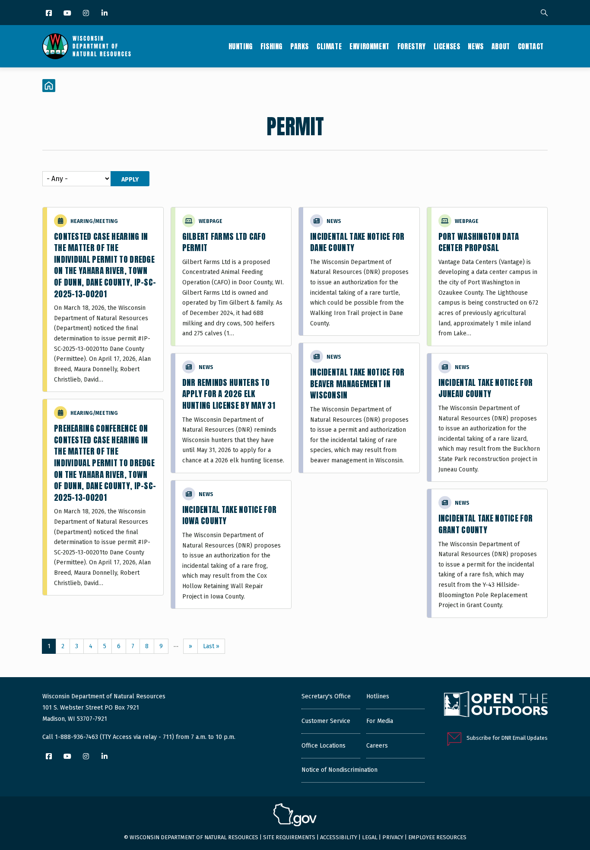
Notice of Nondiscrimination (339, 770)
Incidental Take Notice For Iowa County (229, 515)
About (501, 46)
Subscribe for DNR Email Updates (507, 738)
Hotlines (377, 696)
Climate (329, 46)
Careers (377, 745)
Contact (531, 46)
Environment (369, 46)
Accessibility (338, 837)
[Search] (544, 13)
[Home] (86, 46)
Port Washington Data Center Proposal (478, 242)
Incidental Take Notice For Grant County (485, 524)
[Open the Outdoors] (496, 705)
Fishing (271, 46)
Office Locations (323, 745)
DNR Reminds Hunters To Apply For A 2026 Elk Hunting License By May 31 (229, 393)
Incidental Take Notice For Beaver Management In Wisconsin (357, 383)
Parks (299, 46)
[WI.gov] (295, 815)
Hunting (240, 46)
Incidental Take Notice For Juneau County (485, 388)
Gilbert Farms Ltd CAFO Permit (224, 242)
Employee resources (437, 837)
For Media (379, 721)
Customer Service (325, 721)
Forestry (411, 46)
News (475, 46)
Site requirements (289, 837)
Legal (369, 837)
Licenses (447, 46)
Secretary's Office (326, 696)
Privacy (392, 837)
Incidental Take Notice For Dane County (357, 242)
